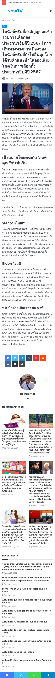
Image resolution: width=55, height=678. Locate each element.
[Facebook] (8, 358)
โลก (13, 20)
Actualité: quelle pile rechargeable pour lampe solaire (27, 601)
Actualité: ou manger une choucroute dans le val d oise (26, 612)
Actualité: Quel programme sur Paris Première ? (27, 662)
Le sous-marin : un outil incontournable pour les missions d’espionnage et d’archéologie (26, 579)
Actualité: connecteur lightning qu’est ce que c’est (26, 642)
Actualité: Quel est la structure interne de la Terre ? (25, 631)
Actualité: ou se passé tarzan (18, 651)
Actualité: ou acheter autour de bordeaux (24, 621)
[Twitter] (15, 358)
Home (7, 20)
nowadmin (10, 79)
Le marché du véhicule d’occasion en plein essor (24, 590)
